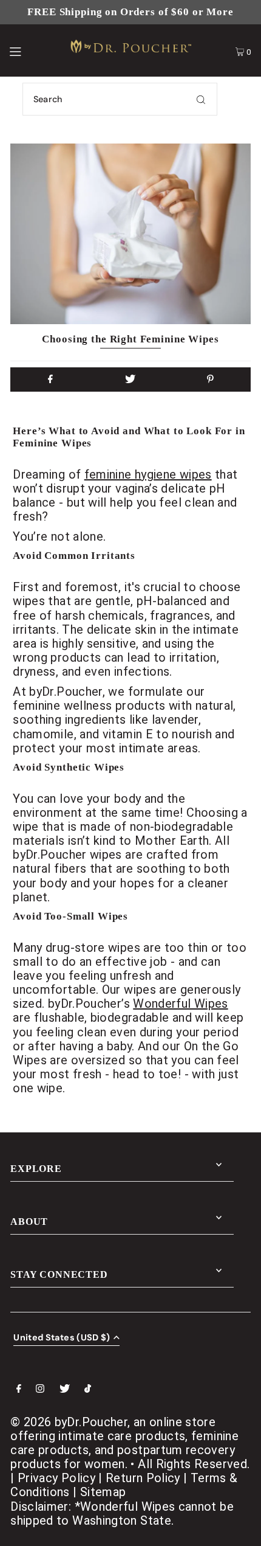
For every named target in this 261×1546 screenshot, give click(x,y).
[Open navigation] (32, 50)
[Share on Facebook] (50, 379)
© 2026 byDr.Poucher (68, 1422)
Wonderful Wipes (180, 1003)
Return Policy (143, 1478)
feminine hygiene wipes (148, 474)
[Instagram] (40, 1390)
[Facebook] (18, 1390)
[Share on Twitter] (130, 379)
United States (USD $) (61, 1338)
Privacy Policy (56, 1478)
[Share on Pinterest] (211, 379)
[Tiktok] (87, 1390)
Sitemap (103, 1492)
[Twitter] (64, 1390)
